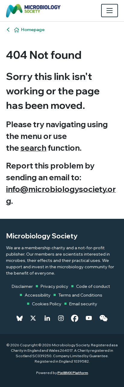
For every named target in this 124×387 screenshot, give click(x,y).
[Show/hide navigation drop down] (109, 10)
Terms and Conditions (80, 295)
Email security (83, 304)
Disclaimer (22, 286)
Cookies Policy (46, 304)
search (33, 148)
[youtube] (88, 318)
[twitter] (33, 318)
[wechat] (103, 318)
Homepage (33, 29)
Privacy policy (54, 286)
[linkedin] (47, 318)
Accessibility (38, 295)
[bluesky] (20, 318)
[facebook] (74, 318)
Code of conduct (93, 286)
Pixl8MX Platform (72, 372)
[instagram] (61, 318)
